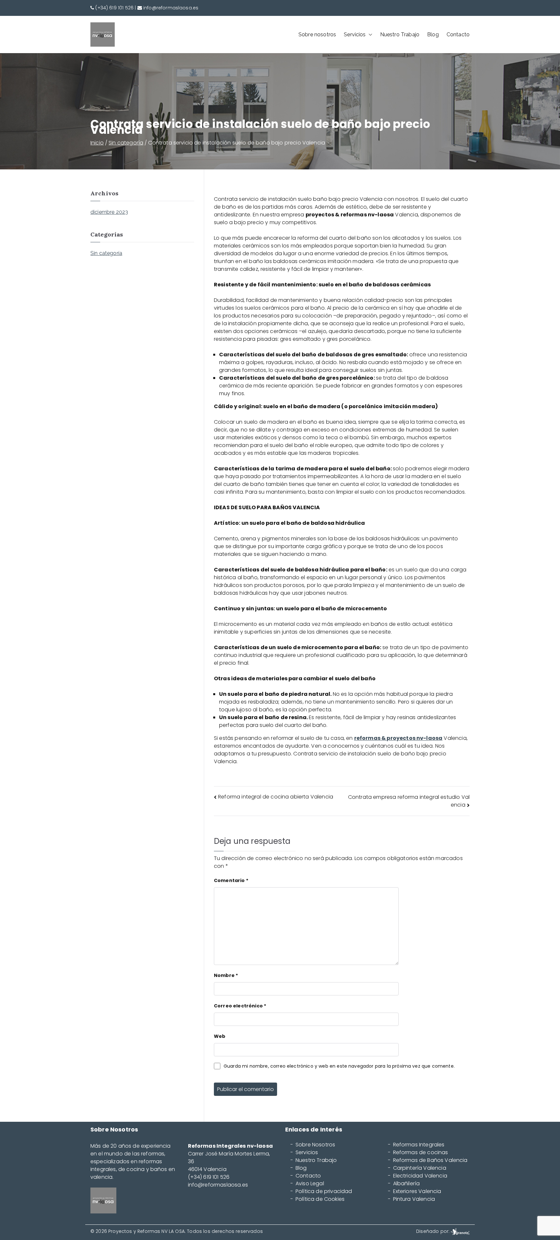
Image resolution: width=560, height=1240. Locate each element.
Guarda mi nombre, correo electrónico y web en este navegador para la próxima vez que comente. (339, 1066)
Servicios (355, 34)
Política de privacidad (324, 1191)
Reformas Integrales (419, 1144)
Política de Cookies (320, 1199)
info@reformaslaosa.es (170, 8)
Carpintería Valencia (419, 1168)
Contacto (458, 34)
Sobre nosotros (317, 34)
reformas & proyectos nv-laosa (398, 738)
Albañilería (406, 1183)
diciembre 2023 (109, 212)
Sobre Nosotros (315, 1144)
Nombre (226, 975)
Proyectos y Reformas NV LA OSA (146, 1231)
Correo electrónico (240, 1006)
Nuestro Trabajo (399, 34)
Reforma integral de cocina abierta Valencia (275, 796)
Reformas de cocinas (420, 1152)
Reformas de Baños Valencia (430, 1160)
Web (219, 1036)
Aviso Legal (310, 1183)
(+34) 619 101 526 (114, 8)
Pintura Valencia (414, 1199)
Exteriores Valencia (417, 1191)
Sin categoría (106, 253)
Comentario (231, 880)
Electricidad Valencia (420, 1175)
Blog (433, 34)
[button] (369, 34)
